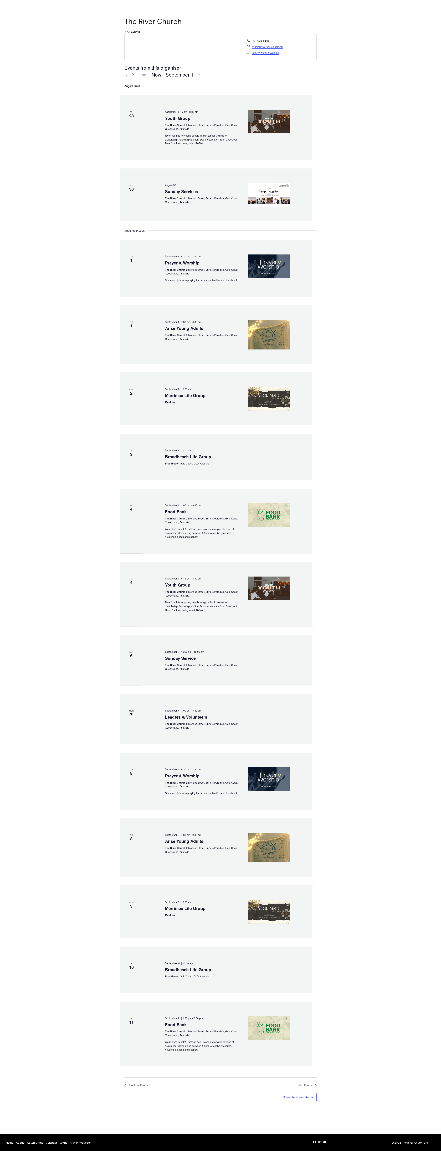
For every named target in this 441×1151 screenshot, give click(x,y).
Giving (283, 8)
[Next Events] (133, 75)
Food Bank (176, 511)
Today (143, 74)
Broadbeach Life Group (188, 456)
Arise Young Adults (184, 328)
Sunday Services (181, 191)
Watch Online (248, 8)
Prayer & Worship (182, 263)
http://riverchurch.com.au (265, 52)
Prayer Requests (303, 8)
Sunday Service (180, 658)
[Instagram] (319, 1142)
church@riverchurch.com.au (267, 46)
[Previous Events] (126, 75)
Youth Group (177, 118)
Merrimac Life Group (185, 395)
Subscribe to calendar (296, 1097)
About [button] (227, 8)
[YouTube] (324, 1142)
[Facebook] (314, 1142)
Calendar (268, 8)
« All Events (132, 32)
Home (214, 8)
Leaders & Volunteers (186, 717)
